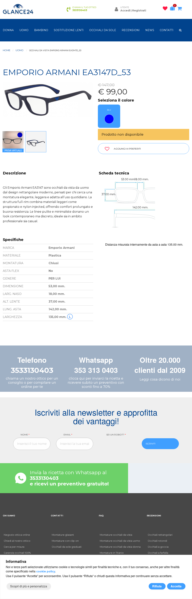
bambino (41, 30)
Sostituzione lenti (69, 30)
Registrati (139, 10)
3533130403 (32, 370)
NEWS (149, 30)
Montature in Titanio (112, 552)
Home (6, 50)
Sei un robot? (116, 434)
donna (8, 30)
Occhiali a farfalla (158, 552)
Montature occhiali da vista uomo (120, 540)
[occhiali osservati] (166, 9)
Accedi (125, 10)
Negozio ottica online (17, 534)
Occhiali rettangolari (160, 534)
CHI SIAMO (9, 515)
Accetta (176, 586)
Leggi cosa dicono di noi (160, 379)
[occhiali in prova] (173, 9)
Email (68, 434)
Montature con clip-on (65, 540)
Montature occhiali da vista (116, 534)
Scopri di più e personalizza (28, 586)
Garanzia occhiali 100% (17, 552)
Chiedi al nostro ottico (17, 540)
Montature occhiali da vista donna (120, 546)
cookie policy (45, 571)
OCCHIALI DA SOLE (102, 30)
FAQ (101, 515)
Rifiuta (157, 586)
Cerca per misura (14, 546)
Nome (25, 434)
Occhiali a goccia (158, 546)
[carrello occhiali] (180, 9)
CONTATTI (166, 30)
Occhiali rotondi (157, 540)
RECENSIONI (131, 30)
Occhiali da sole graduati (67, 546)
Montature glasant (63, 534)
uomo (23, 30)
